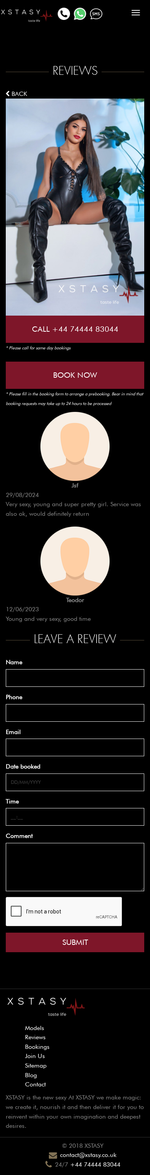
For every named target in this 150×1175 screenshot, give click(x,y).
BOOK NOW (75, 375)
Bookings (37, 1046)
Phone (14, 697)
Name (14, 662)
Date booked (23, 766)
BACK (18, 93)
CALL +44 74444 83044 (75, 329)
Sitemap (36, 1065)
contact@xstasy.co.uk (88, 1155)
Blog (31, 1075)
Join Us (35, 1056)
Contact (35, 1084)
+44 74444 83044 (95, 1164)
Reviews (35, 1037)
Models (34, 1028)
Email (13, 732)
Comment (19, 835)
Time (12, 801)
